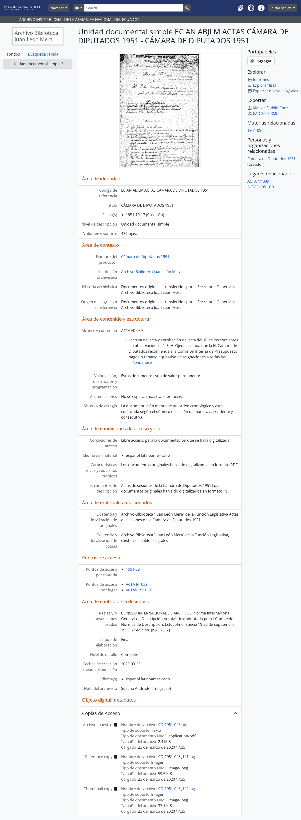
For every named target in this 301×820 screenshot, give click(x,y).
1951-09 (133, 569)
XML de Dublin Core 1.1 (273, 107)
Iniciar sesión (281, 8)
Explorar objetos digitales (275, 90)
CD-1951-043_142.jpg (176, 788)
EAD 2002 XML (265, 113)
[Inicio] (25, 8)
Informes (261, 79)
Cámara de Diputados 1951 (145, 256)
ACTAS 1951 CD (139, 590)
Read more (142, 362)
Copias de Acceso (101, 713)
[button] (240, 8)
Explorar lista (264, 85)
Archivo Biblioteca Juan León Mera (151, 271)
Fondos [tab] (13, 54)
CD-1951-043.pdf (172, 724)
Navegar (58, 8)
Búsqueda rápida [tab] (43, 54)
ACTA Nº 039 (136, 584)
